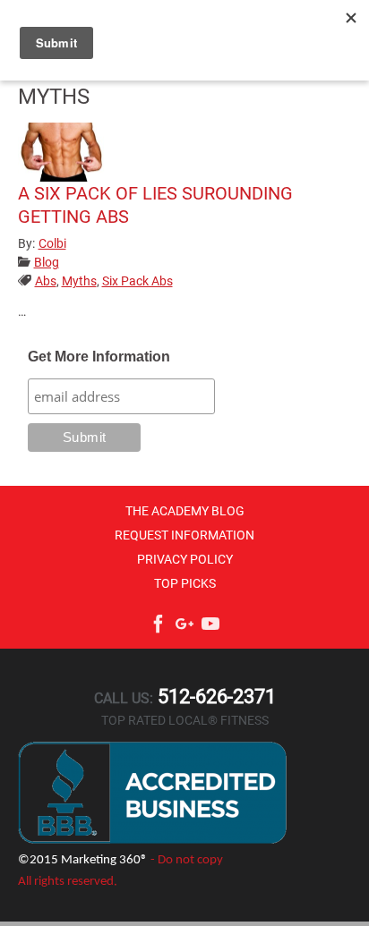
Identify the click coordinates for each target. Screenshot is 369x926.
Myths (79, 281)
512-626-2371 (214, 696)
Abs (45, 281)
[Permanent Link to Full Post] (62, 151)
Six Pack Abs (137, 281)
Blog (46, 262)
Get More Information (99, 356)
